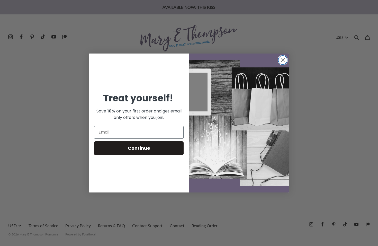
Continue (139, 148)
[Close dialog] (282, 60)
